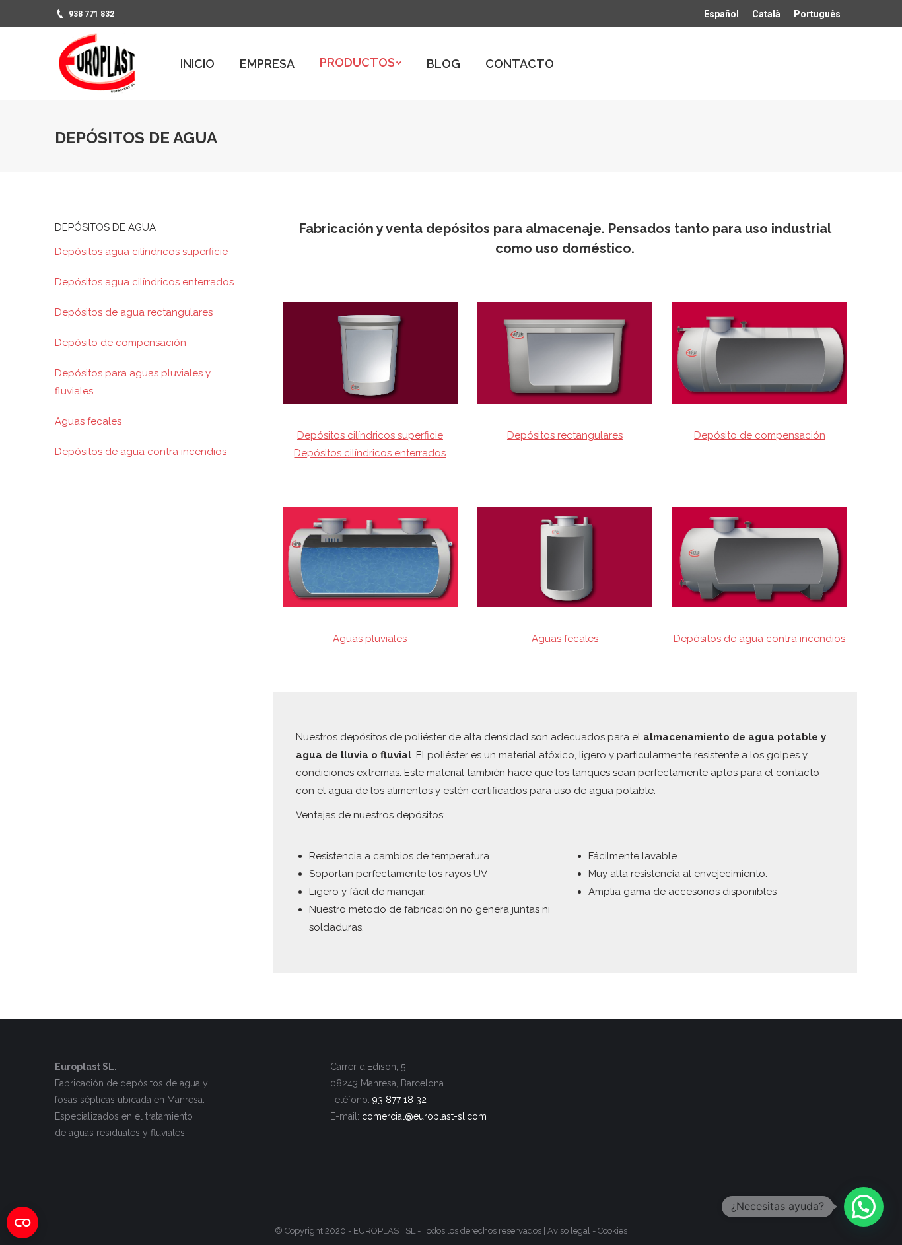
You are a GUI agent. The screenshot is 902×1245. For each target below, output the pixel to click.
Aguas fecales (565, 639)
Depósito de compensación (759, 435)
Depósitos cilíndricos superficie (370, 435)
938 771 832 (91, 13)
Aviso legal (568, 1231)
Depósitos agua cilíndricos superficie (141, 252)
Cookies (612, 1231)
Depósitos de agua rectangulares (134, 312)
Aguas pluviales (370, 639)
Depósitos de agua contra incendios (759, 639)
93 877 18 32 (399, 1099)
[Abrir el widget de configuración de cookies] (22, 1222)
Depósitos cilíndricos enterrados (370, 453)
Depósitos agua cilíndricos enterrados (144, 282)
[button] (864, 1207)
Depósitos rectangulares (565, 435)
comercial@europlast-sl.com (424, 1116)
